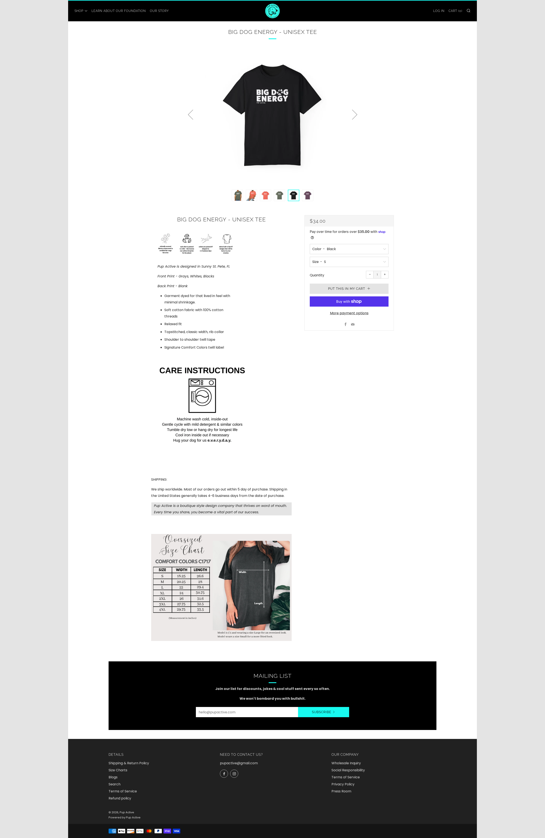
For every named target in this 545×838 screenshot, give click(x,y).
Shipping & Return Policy (129, 763)
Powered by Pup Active (125, 817)
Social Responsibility (348, 770)
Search (114, 784)
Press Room (341, 791)
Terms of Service (123, 791)
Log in (439, 11)
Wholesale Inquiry (346, 763)
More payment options (349, 313)
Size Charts (118, 770)
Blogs (113, 777)
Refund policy (120, 798)
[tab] (237, 195)
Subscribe (321, 712)
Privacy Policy (342, 784)
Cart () (455, 11)
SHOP (79, 11)
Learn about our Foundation (119, 11)
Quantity (317, 275)
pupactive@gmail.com (239, 763)
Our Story (159, 11)
